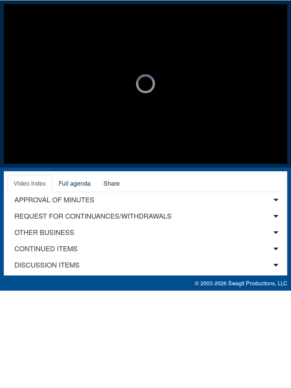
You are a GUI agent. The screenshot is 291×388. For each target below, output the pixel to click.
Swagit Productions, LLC (257, 283)
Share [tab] (111, 183)
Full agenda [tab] (75, 183)
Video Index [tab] (30, 183)
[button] (275, 201)
